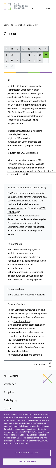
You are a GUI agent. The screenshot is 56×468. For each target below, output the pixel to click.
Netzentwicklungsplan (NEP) (25, 313)
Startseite (8, 25)
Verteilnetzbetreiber (17, 343)
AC (30, 200)
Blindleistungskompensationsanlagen (26, 324)
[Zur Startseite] (47, 380)
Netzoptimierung (15, 208)
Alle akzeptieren (27, 462)
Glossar (31, 25)
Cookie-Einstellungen (27, 453)
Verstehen (20, 25)
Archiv (8, 408)
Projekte (9, 392)
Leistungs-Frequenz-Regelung (29, 294)
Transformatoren (22, 321)
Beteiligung (11, 400)
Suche (34, 8)
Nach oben (40, 364)
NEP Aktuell (11, 376)
